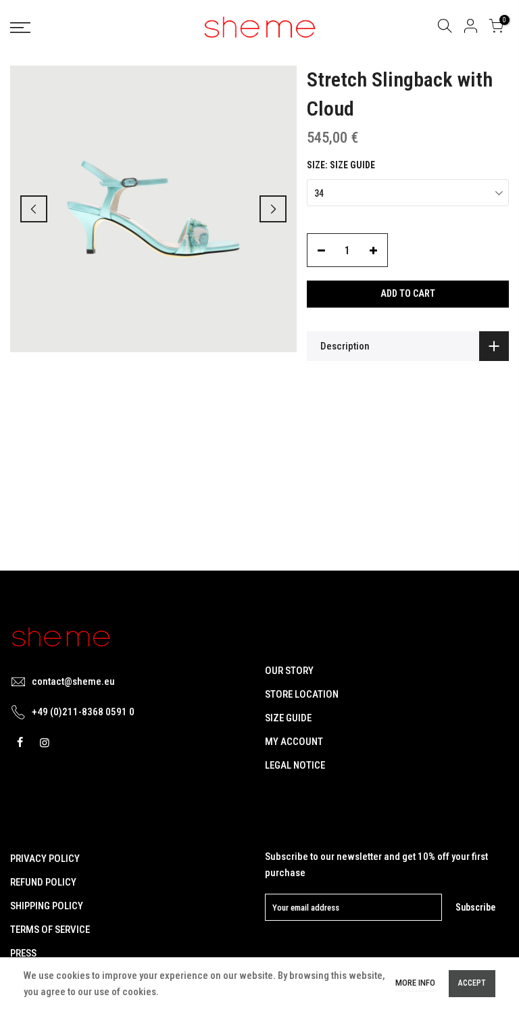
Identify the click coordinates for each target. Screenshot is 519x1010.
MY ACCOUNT (294, 742)
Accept (472, 983)
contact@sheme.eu (73, 681)
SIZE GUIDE (288, 718)
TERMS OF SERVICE (50, 929)
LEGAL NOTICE (295, 765)
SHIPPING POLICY (46, 906)
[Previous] (33, 208)
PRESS (23, 953)
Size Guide (352, 165)
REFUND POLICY (43, 882)
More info (415, 983)
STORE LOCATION (302, 694)
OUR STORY (289, 671)
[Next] (273, 208)
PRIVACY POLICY (45, 858)
